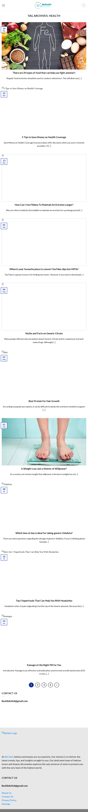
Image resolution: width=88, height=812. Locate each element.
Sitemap (6, 803)
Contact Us (7, 796)
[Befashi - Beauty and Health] (44, 5)
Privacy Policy (9, 800)
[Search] (83, 5)
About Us (6, 792)
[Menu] (3, 5)
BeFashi (9, 756)
